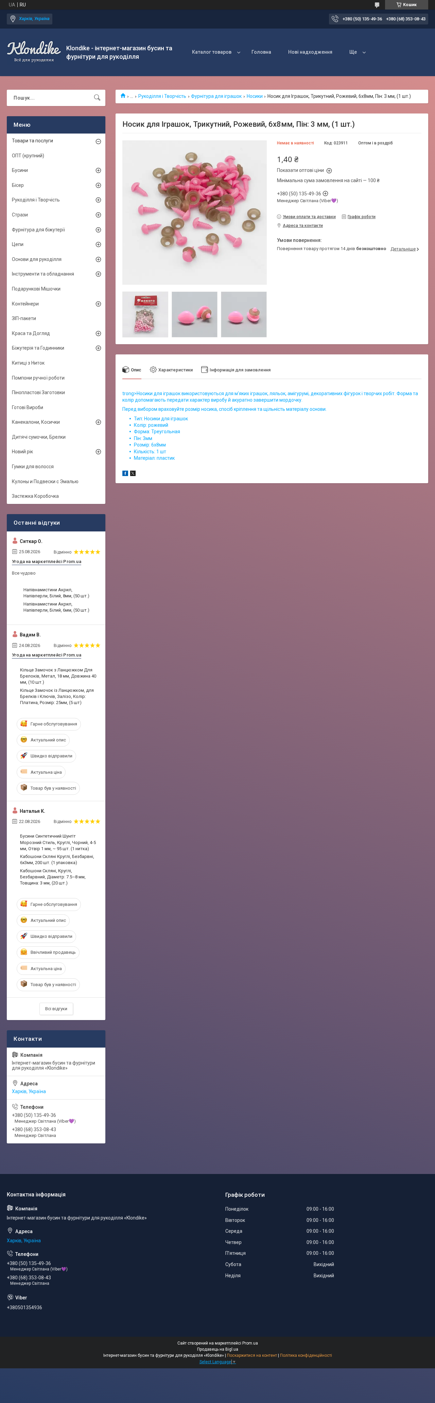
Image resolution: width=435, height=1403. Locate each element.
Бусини (20, 170)
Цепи (17, 244)
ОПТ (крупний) (28, 155)
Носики (255, 96)
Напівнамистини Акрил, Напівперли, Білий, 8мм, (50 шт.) (56, 592)
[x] (133, 474)
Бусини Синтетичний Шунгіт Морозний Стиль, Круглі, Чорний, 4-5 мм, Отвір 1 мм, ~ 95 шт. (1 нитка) (58, 842)
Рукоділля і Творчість (162, 96)
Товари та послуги (32, 140)
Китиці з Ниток (28, 363)
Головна (261, 52)
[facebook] (125, 474)
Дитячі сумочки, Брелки (39, 437)
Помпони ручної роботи (38, 378)
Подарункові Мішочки (36, 289)
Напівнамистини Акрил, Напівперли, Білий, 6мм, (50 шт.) (56, 607)
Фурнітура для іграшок (216, 96)
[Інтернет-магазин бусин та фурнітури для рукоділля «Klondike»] (34, 52)
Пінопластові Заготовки (38, 392)
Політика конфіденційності (306, 1355)
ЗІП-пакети (24, 318)
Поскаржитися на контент (252, 1355)
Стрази (20, 214)
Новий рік (22, 451)
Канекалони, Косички (36, 422)
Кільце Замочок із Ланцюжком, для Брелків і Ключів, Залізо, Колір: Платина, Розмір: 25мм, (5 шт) (57, 696)
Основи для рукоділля (37, 259)
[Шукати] (97, 98)
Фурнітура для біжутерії (38, 229)
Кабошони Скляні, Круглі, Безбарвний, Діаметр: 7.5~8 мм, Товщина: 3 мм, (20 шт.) (53, 876)
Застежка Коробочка (35, 496)
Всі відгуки (56, 1008)
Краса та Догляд (31, 333)
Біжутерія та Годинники (38, 348)
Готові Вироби (27, 407)
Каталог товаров (211, 52)
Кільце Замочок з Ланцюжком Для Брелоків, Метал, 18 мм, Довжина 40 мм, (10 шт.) (58, 676)
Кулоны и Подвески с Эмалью (45, 481)
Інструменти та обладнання (43, 274)
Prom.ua (250, 1343)
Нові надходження (310, 52)
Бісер (18, 185)
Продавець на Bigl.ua (217, 1349)
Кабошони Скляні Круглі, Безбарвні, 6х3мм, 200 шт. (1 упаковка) (57, 859)
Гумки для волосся (33, 466)
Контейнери (25, 303)
